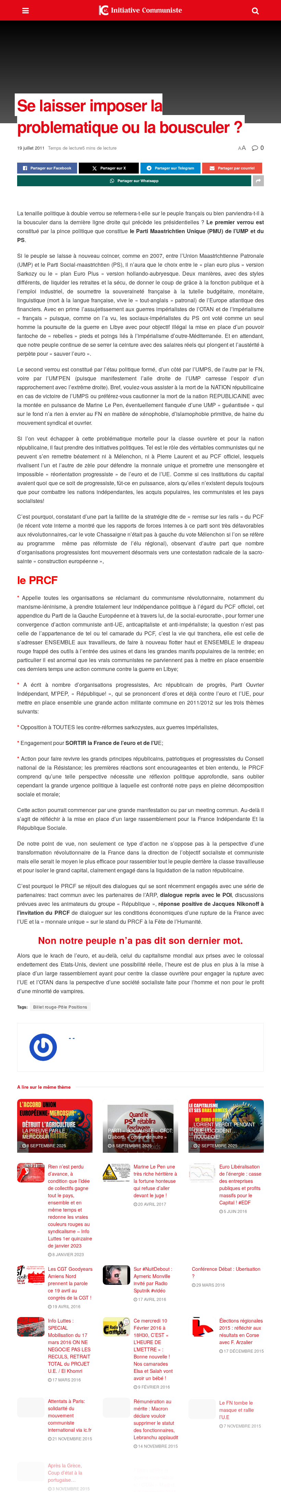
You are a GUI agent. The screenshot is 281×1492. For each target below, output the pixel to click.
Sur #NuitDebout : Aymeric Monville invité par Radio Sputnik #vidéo (153, 1279)
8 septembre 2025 (46, 1145)
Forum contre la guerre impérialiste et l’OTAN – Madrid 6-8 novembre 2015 (155, 1471)
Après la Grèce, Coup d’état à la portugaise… (65, 1467)
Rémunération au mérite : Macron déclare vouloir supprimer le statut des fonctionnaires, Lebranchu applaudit (156, 1419)
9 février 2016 (153, 1387)
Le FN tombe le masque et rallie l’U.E (236, 1408)
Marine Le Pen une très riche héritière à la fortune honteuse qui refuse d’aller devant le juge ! (155, 1181)
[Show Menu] (25, 10)
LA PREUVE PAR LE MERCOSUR (43, 1133)
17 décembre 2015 (243, 1351)
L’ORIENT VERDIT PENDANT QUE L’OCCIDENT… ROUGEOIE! (224, 1130)
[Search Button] (255, 10)
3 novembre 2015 (70, 1483)
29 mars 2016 (210, 1285)
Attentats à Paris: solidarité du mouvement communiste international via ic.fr (69, 1415)
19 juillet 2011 (31, 147)
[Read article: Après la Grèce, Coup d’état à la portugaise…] (31, 1466)
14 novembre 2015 (157, 1446)
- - (72, 1037)
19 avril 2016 (66, 1306)
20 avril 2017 (151, 1204)
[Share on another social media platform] (258, 180)
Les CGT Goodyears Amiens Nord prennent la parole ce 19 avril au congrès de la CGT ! (70, 1283)
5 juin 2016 (235, 1211)
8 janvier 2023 (67, 1254)
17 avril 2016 (151, 1299)
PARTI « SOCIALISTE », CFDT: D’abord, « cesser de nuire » (140, 1133)
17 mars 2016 (66, 1379)
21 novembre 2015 (71, 1438)
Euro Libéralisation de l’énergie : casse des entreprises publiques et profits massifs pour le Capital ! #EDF (240, 1184)
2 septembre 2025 (217, 1145)
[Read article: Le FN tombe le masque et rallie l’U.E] (202, 1407)
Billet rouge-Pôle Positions (60, 1007)
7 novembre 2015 (242, 1424)
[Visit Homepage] (140, 10)
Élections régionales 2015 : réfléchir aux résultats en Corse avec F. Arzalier (241, 1331)
